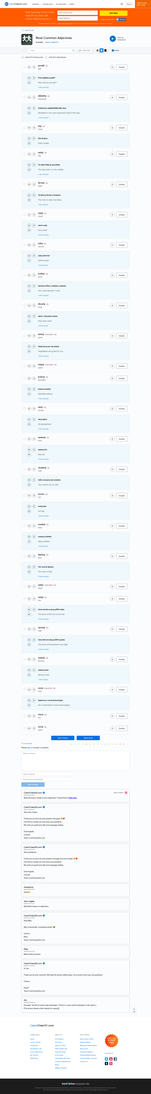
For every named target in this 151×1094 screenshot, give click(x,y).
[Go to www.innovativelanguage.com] (75, 1083)
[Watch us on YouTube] (111, 1059)
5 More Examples (43, 87)
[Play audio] (29, 67)
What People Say (61, 1049)
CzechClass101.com (89, 1088)
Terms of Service (98, 1090)
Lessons (35, 4)
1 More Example (43, 204)
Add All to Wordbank (57, 57)
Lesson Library (35, 1042)
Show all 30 (88, 738)
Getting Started (85, 1042)
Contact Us (84, 1061)
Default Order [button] (86, 50)
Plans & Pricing (60, 1052)
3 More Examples (43, 459)
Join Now (113, 13)
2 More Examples (43, 117)
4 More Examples (43, 235)
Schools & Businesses (62, 1061)
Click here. (72, 798)
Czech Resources (36, 1052)
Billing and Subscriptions (88, 1045)
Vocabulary (47, 4)
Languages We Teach (62, 1058)
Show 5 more (63, 738)
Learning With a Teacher (88, 1058)
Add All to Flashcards (34, 57)
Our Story (58, 1042)
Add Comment (33, 784)
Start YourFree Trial (142, 4)
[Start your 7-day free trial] (111, 1041)
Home (32, 1039)
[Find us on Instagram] (111, 1063)
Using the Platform (86, 1052)
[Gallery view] (105, 50)
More (71, 4)
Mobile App (34, 1058)
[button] (121, 4)
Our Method (59, 1039)
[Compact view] (98, 50)
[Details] (121, 67)
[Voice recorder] (34, 67)
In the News (59, 1055)
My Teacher (61, 4)
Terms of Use (61, 23)
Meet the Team (60, 1045)
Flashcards (34, 1045)
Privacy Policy (69, 23)
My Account (84, 1049)
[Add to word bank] (112, 67)
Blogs (57, 1065)
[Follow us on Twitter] (106, 1059)
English (117, 50)
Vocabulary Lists (36, 1049)
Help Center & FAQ (86, 1039)
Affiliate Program (61, 1068)
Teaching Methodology (88, 1055)
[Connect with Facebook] (121, 19)
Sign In (129, 4)
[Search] (52, 50)
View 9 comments (51, 42)
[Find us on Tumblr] (106, 1063)
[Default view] (101, 50)
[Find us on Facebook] (115, 1059)
